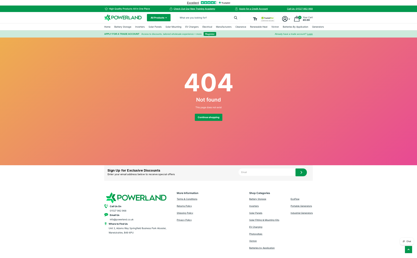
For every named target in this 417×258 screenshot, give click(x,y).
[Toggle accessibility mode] (255, 19)
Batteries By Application (295, 26)
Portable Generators (301, 206)
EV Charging (255, 227)
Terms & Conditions (187, 199)
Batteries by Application (262, 247)
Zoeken (235, 17)
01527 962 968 (118, 210)
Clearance (240, 26)
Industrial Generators (302, 213)
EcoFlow (295, 199)
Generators (318, 26)
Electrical (207, 26)
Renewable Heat (258, 26)
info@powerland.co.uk (122, 219)
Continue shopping (208, 117)
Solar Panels (155, 26)
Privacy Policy (184, 220)
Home (107, 26)
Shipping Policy (185, 213)
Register (210, 34)
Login (310, 34)
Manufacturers (223, 26)
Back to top (408, 249)
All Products (158, 17)
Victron (275, 26)
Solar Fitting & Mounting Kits (264, 220)
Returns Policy (184, 206)
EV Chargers (192, 26)
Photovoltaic (255, 233)
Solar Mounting (173, 26)
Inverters (140, 26)
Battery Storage (122, 26)
